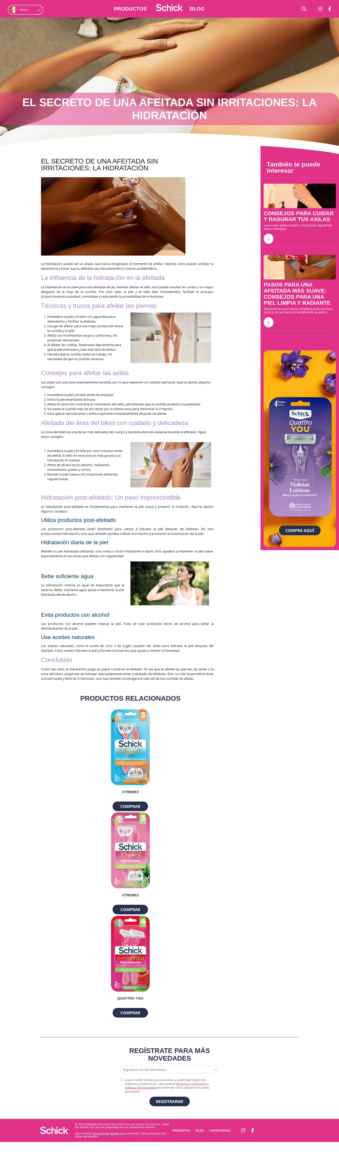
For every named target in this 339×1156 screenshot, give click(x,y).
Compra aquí (299, 530)
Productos (130, 9)
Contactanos (219, 1130)
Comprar (130, 806)
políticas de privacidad (140, 1087)
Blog (197, 9)
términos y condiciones (191, 1084)
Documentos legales (106, 1133)
